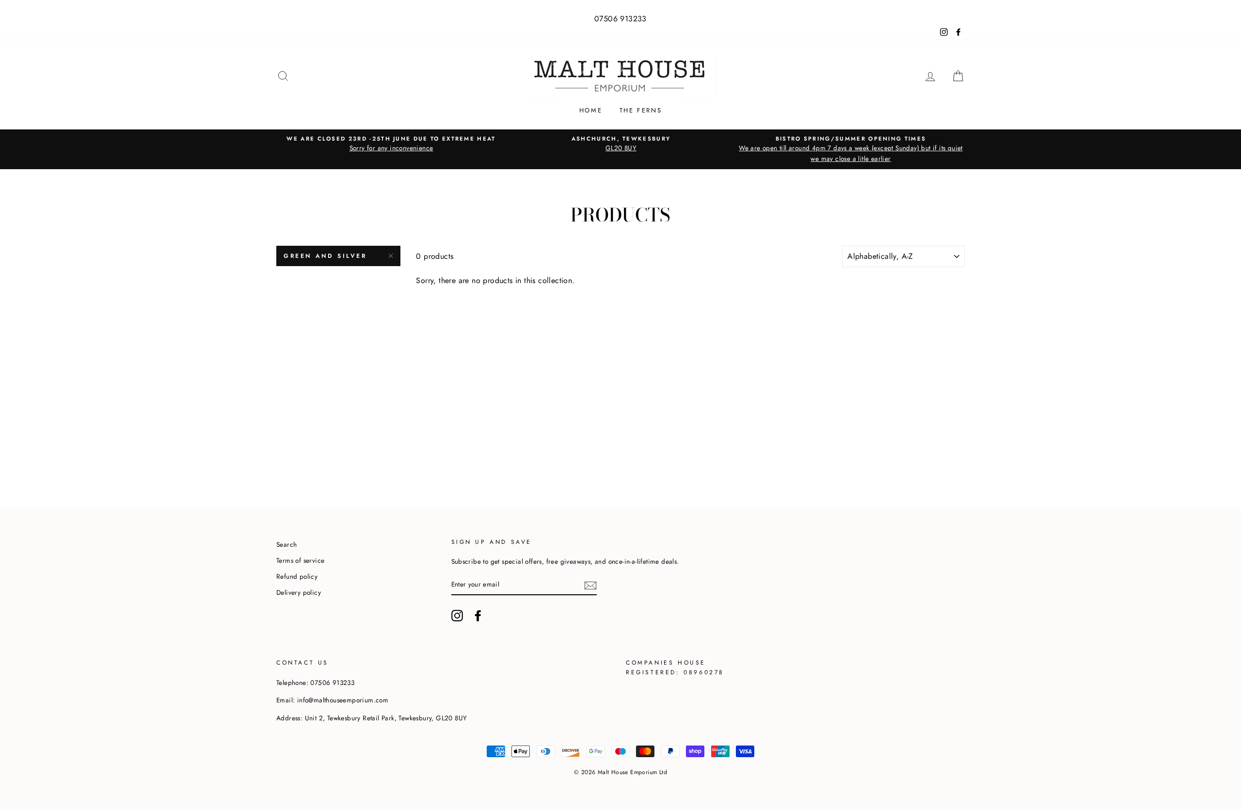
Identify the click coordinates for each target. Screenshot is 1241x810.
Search (286, 544)
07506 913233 (620, 18)
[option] (391, 144)
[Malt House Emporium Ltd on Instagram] (457, 615)
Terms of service (300, 560)
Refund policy (297, 576)
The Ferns (641, 110)
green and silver (325, 256)
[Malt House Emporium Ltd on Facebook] (478, 615)
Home (590, 110)
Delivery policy (298, 592)
